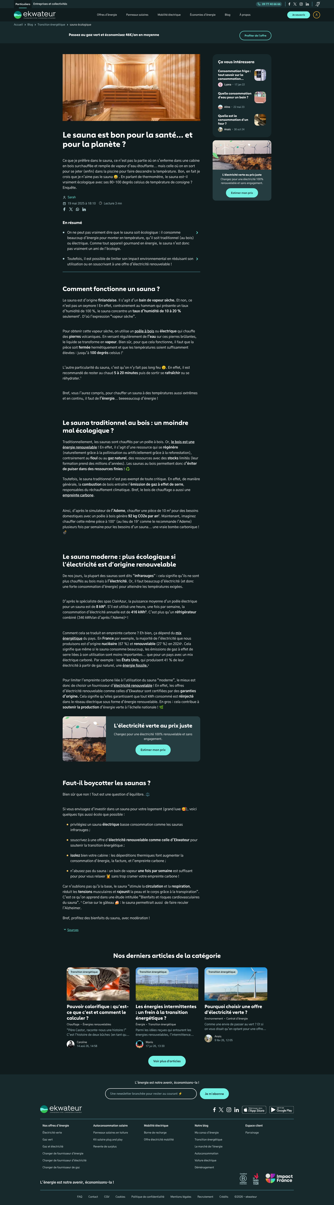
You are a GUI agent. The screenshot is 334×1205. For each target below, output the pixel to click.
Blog (30, 24)
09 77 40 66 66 (271, 4)
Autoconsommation (206, 1153)
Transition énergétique (51, 24)
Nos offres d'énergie (56, 1125)
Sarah (72, 197)
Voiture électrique (205, 1160)
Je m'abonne (214, 1094)
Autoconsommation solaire (110, 1125)
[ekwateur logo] (35, 15)
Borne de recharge (155, 1132)
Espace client (254, 1125)
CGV (106, 1197)
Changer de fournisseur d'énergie (63, 1153)
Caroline (82, 1042)
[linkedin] (307, 4)
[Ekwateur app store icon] (254, 1110)
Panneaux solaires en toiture (110, 1132)
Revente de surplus (105, 1146)
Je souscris (298, 14)
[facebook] (289, 4)
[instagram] (301, 4)
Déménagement (204, 1167)
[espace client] (316, 14)
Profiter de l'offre (255, 35)
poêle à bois (144, 331)
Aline (227, 107)
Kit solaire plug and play (107, 1139)
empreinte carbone (78, 495)
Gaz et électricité (53, 1146)
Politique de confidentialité (147, 1197)
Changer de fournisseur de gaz (61, 1167)
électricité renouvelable (133, 686)
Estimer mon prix (153, 750)
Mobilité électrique (156, 1125)
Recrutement (205, 1197)
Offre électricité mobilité (159, 1139)
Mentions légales (180, 1197)
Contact (93, 1197)
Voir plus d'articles (167, 1061)
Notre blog (201, 1125)
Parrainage (252, 1132)
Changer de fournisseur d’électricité (64, 1160)
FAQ (79, 1197)
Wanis (149, 1042)
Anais (227, 129)
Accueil (18, 24)
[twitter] (295, 4)
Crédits (223, 1197)
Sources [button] (72, 930)
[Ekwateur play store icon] (281, 1110)
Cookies (120, 1197)
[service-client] (317, 4)
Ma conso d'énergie (207, 1132)
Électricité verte (52, 1132)
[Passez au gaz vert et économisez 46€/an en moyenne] (167, 35)
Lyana (227, 84)
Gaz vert (48, 1139)
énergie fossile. (135, 665)
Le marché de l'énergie (208, 1146)
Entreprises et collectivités (50, 4)
